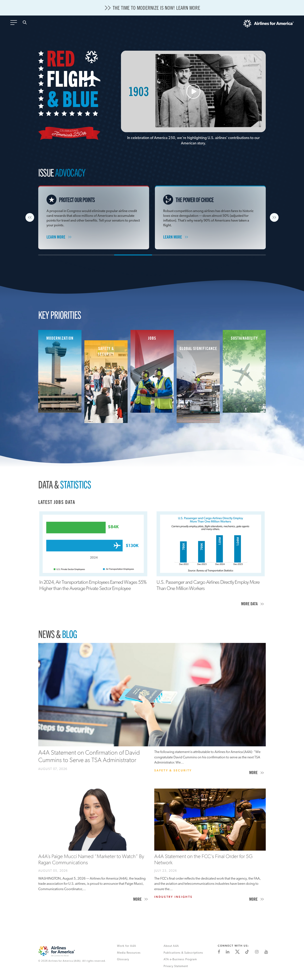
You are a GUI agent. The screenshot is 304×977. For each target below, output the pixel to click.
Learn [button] (56, 238)
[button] (29, 217)
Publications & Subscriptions (183, 952)
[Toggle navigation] (14, 24)
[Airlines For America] (268, 25)
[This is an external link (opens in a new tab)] (219, 952)
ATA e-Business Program (180, 959)
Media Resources (129, 952)
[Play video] (193, 91)
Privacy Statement (176, 966)
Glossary (123, 959)
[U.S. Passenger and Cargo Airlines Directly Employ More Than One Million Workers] (211, 543)
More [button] (250, 604)
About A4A (171, 946)
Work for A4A (126, 946)
